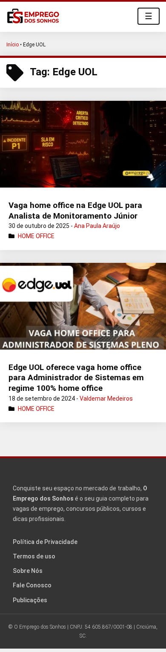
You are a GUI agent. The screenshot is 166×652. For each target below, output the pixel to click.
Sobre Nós (28, 570)
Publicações (30, 600)
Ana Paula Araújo (97, 225)
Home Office (36, 236)
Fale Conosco (32, 585)
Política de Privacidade (45, 541)
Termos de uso (34, 556)
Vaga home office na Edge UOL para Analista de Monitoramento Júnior (75, 210)
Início (12, 45)
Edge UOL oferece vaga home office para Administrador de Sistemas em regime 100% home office (76, 377)
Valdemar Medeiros (106, 398)
